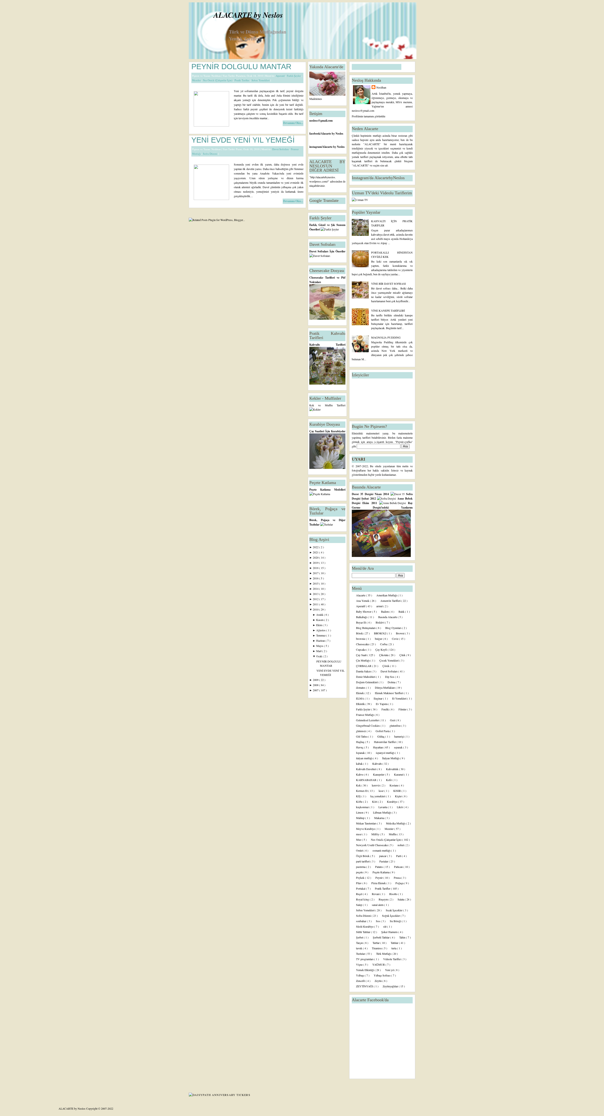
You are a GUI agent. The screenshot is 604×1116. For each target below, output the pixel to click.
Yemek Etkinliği (365, 970)
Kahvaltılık (392, 769)
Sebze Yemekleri (261, 80)
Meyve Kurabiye (366, 829)
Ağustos (321, 630)
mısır (359, 834)
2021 (316, 552)
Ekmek (360, 693)
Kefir (389, 780)
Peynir (379, 877)
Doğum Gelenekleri (367, 682)
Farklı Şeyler (294, 75)
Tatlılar (395, 943)
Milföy (375, 834)
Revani (376, 894)
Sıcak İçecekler (394, 910)
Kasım (320, 620)
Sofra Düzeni (210, 153)
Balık (401, 611)
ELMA (360, 698)
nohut (401, 845)
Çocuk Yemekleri (389, 660)
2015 (316, 583)
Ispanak (360, 753)
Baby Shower (364, 611)
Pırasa (397, 877)
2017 (316, 573)
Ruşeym (384, 899)
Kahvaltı (377, 763)
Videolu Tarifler (392, 959)
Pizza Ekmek (378, 883)
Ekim (319, 625)
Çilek (402, 655)
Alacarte (361, 595)
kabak (359, 763)
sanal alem (378, 905)
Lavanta (383, 807)
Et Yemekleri (399, 698)
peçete (360, 872)
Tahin (402, 937)
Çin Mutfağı (363, 660)
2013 (316, 594)
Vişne (359, 964)
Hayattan (378, 747)
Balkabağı (362, 617)
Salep (359, 905)
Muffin (393, 834)
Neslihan (381, 87)
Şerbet (360, 937)
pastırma (361, 867)
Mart (319, 651)
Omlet (360, 850)
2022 (316, 547)
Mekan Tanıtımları (366, 823)
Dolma (392, 682)
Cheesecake (363, 644)
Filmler (402, 709)
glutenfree (395, 725)
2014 (316, 588)
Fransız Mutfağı (365, 715)
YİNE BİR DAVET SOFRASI (388, 283)
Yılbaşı (360, 975)
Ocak (319, 656)
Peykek (360, 877)
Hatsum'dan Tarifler (385, 742)
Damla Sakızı (364, 671)
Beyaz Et (361, 622)
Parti (399, 856)
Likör (400, 807)
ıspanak (398, 747)
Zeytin (378, 981)
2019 (316, 562)
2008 (316, 685)
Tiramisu (377, 948)
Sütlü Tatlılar (363, 932)
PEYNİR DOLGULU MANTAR (241, 66)
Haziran (321, 640)
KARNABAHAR (366, 780)
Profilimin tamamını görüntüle (368, 116)
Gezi (393, 720)
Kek (358, 785)
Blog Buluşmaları (366, 628)
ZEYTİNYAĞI (365, 986)
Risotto (393, 894)
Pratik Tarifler (242, 80)
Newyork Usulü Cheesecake (372, 845)
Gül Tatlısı (362, 736)
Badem (385, 611)
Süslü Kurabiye (365, 926)
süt (385, 926)
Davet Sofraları (280, 149)
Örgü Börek (363, 856)
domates (361, 687)
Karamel (399, 774)
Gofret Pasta (383, 731)
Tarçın (360, 943)
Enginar (378, 698)
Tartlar (376, 943)
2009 (316, 680)
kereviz (376, 785)
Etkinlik (360, 704)
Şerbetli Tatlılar (381, 937)
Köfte (359, 801)
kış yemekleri (378, 796)
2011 (316, 604)
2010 (316, 609)
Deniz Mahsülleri (366, 677)
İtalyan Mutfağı (391, 758)
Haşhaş (360, 742)
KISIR (397, 791)
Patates (379, 867)
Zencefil (361, 981)
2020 (316, 557)
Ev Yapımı (382, 704)
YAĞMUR (379, 964)
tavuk (359, 948)
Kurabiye (392, 801)
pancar (383, 856)
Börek (360, 633)
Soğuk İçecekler (391, 915)
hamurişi (399, 736)
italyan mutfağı (364, 758)
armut (379, 606)
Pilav (359, 883)
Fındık (386, 709)
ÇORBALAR (364, 666)
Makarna (379, 818)
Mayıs (320, 646)
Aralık (320, 614)
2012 (316, 599)
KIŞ (358, 796)
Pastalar (384, 861)
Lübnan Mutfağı (382, 812)
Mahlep (360, 818)
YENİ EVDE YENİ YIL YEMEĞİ (243, 140)
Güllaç (381, 736)
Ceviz (395, 639)
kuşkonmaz (362, 807)
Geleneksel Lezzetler (368, 720)
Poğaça (399, 883)
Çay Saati (361, 655)
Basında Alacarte (388, 617)
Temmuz (321, 635)
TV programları (365, 959)
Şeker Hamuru (389, 932)
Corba (384, 644)
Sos (378, 921)
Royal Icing (363, 899)
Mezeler (196, 80)
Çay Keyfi (381, 649)
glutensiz (361, 731)
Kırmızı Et (362, 791)
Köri (375, 801)
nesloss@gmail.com (321, 121)
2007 (316, 690)
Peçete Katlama (381, 872)
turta (394, 948)
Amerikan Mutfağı (387, 595)
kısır (381, 791)
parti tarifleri (363, 861)
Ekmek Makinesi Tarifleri (389, 693)
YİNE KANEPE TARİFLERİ (388, 310)
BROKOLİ (380, 633)
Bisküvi (380, 622)
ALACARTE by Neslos (248, 14)
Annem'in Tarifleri (390, 601)
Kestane (394, 785)
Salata (401, 899)
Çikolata (384, 655)
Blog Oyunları (393, 628)
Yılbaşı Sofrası (382, 975)
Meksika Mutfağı (396, 823)
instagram (315, 147)
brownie (361, 639)
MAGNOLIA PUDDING (386, 337)
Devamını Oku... (293, 123)
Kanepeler (379, 774)
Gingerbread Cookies (368, 725)
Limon (360, 812)
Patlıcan (398, 867)
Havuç (360, 747)
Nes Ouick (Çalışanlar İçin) (218, 80)
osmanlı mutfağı (382, 850)
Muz (359, 839)
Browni (400, 633)
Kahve (360, 774)
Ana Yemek (363, 601)
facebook (314, 134)
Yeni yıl (389, 970)
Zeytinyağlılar (391, 986)
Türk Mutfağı (384, 953)
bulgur (379, 639)
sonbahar (361, 921)
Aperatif (280, 75)
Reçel (359, 894)
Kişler (399, 796)
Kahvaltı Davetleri (366, 769)
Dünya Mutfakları (385, 687)
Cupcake (361, 649)
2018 (316, 568)
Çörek (386, 666)
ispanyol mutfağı (385, 753)
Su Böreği (396, 921)
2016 (316, 578)
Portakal (361, 888)
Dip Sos (390, 677)
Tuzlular (361, 953)
